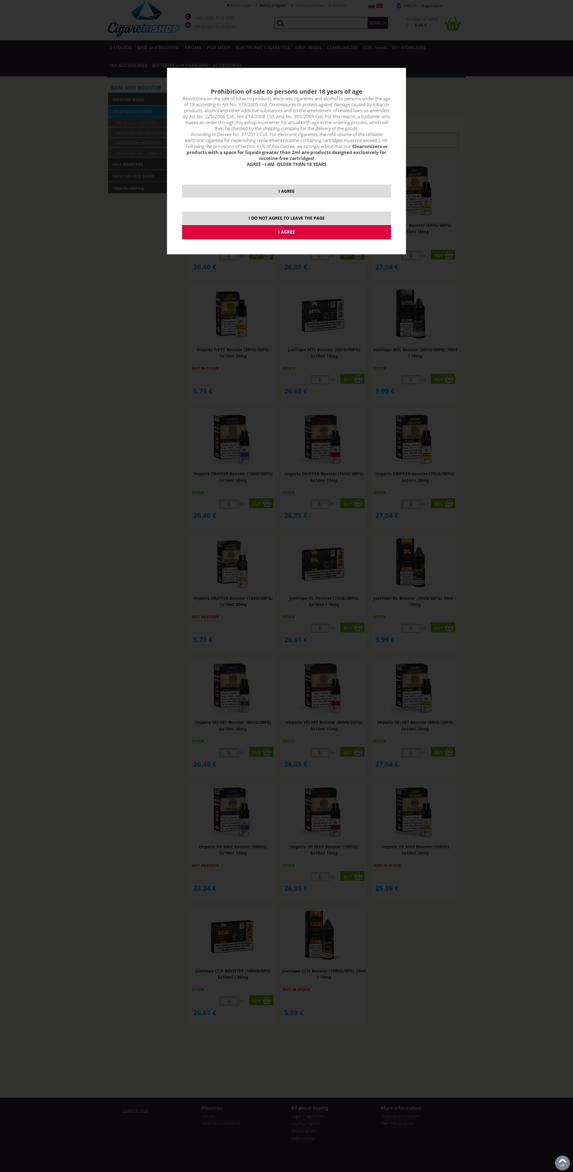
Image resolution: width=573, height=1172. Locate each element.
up (562, 1163)
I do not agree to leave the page (287, 218)
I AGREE (286, 191)
